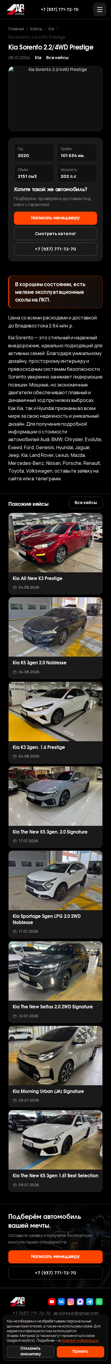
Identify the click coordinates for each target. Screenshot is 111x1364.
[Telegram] (89, 1301)
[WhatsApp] (99, 1301)
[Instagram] (70, 1301)
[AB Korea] (15, 9)
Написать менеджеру (55, 218)
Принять (81, 1352)
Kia (51, 28)
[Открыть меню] (99, 9)
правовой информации (79, 1340)
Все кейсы (57, 57)
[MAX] (80, 1301)
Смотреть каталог (55, 233)
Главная (16, 28)
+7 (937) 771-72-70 (59, 9)
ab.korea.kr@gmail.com (76, 1313)
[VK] (61, 1301)
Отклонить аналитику (30, 1351)
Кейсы (36, 28)
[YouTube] (51, 1301)
